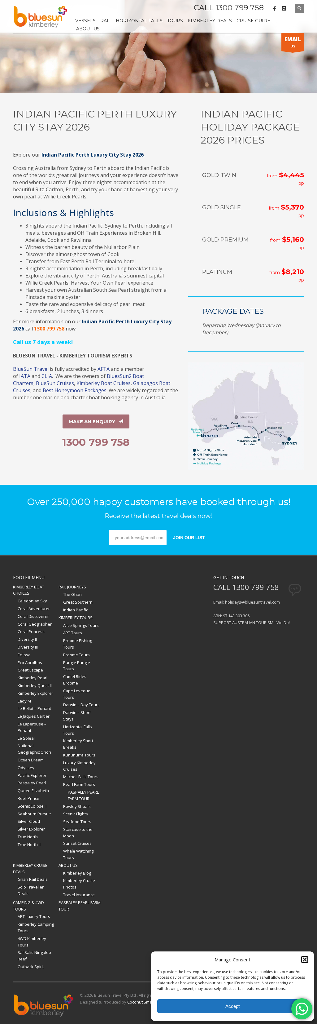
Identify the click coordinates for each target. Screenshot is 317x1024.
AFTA (104, 369)
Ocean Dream (31, 760)
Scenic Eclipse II (32, 806)
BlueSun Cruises (55, 383)
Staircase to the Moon (78, 833)
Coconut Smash (142, 1002)
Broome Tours (76, 655)
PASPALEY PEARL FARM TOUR (83, 795)
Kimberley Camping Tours (36, 927)
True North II (29, 844)
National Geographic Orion (34, 749)
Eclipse (24, 655)
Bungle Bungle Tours (76, 666)
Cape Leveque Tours (76, 694)
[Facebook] (274, 8)
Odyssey (26, 767)
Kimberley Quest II (35, 685)
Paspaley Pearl (32, 783)
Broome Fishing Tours (77, 644)
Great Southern (78, 602)
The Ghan (72, 594)
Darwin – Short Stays (77, 716)
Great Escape (30, 670)
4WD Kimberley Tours (32, 942)
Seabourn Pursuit (34, 814)
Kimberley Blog (77, 873)
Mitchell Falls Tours (80, 776)
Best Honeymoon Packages (74, 390)
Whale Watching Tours (78, 854)
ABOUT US (68, 865)
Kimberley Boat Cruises (103, 383)
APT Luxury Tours (34, 916)
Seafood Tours (77, 821)
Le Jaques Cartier (34, 716)
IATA (24, 376)
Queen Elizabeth (33, 790)
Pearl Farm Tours (79, 784)
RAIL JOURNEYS (72, 587)
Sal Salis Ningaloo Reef (34, 956)
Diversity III (28, 647)
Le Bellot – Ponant (34, 708)
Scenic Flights (75, 814)
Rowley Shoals (77, 806)
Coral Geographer (35, 624)
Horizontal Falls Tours (77, 730)
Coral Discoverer (33, 616)
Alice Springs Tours (81, 625)
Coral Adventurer (34, 608)
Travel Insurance (79, 895)
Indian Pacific (75, 610)
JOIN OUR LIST (189, 537)
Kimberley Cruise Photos (79, 884)
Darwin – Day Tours (81, 704)
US (292, 42)
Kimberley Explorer (35, 693)
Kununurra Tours (79, 755)
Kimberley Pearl (32, 677)
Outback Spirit (31, 966)
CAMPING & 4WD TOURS (28, 906)
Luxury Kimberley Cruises (79, 766)
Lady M (24, 701)
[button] (305, 959)
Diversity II (27, 639)
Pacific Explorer (32, 775)
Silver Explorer (31, 829)
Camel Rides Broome (74, 680)
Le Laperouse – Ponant (32, 727)
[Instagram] (284, 8)
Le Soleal (26, 738)
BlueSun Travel (31, 369)
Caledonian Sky (32, 601)
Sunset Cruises (77, 843)
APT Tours (72, 633)
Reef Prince (28, 798)
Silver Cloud (29, 821)
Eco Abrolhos (30, 662)
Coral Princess (31, 631)
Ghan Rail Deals (33, 879)
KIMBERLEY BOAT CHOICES (28, 590)
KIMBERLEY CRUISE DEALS (30, 868)
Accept (232, 1006)
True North (28, 837)
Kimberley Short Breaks (78, 744)
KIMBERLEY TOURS (76, 617)
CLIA (46, 376)
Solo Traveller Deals (31, 890)
